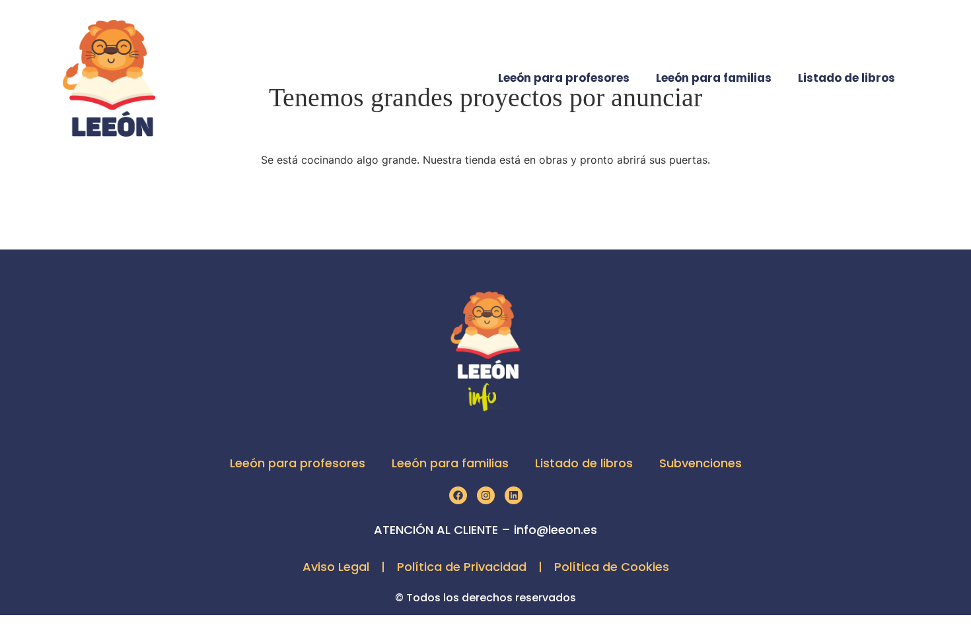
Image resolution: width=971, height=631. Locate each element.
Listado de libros (846, 78)
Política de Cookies (611, 566)
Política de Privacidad (461, 566)
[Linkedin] (513, 495)
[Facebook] (458, 495)
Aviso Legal (336, 566)
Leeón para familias (714, 78)
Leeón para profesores (563, 78)
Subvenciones (700, 463)
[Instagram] (486, 495)
